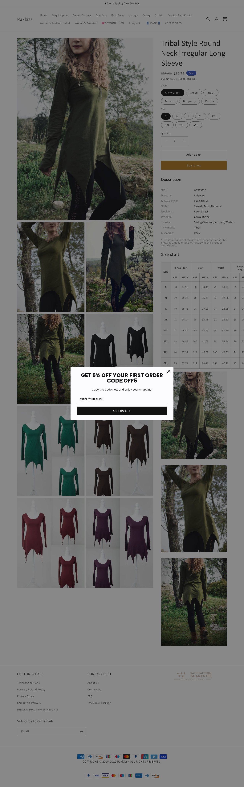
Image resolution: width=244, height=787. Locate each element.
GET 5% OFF (122, 411)
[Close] (168, 371)
